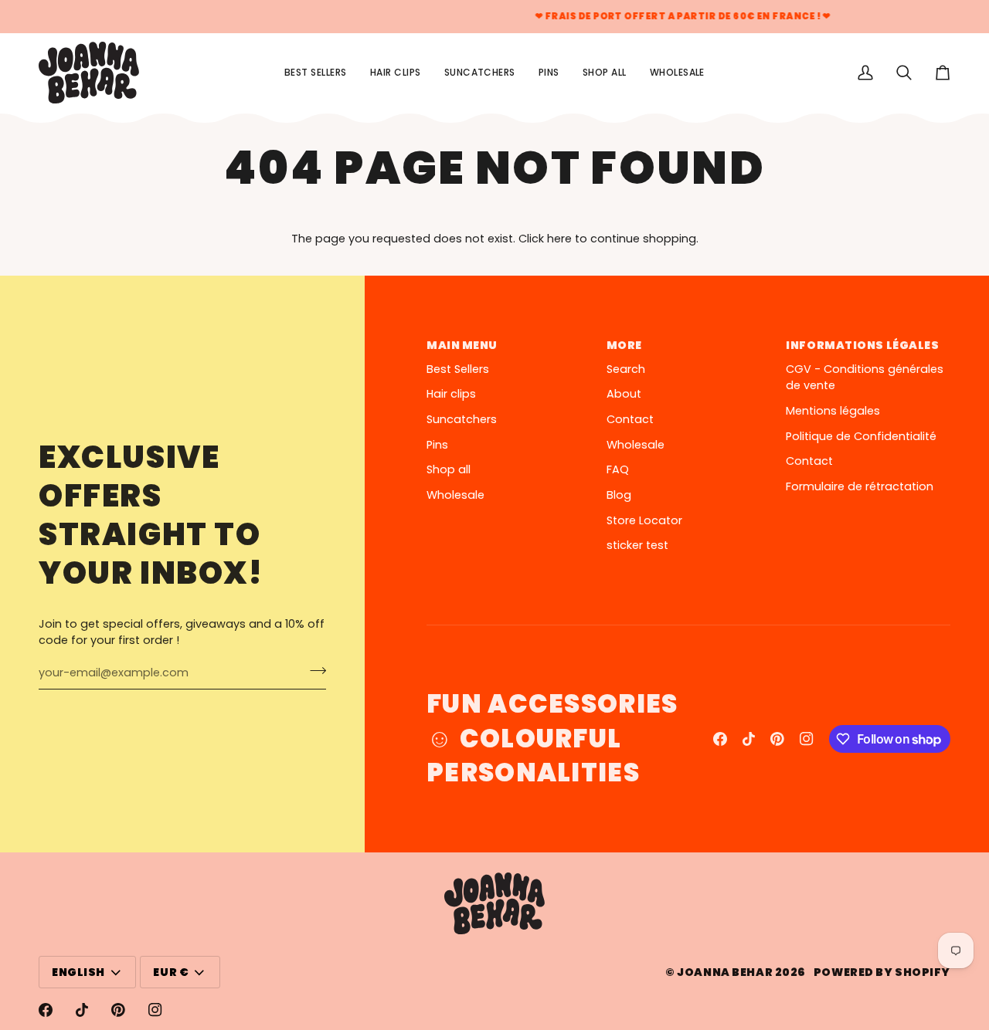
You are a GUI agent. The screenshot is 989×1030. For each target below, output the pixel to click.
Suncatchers (462, 419)
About (624, 393)
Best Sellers (458, 369)
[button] (604, 72)
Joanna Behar (725, 972)
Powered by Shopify (882, 972)
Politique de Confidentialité (861, 436)
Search (626, 369)
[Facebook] (720, 739)
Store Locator (644, 520)
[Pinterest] (777, 739)
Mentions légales (833, 410)
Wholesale (455, 495)
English (78, 972)
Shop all (449, 469)
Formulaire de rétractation (859, 486)
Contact (630, 419)
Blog (619, 495)
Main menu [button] (462, 345)
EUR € (171, 972)
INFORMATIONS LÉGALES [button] (862, 345)
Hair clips (451, 393)
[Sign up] (313, 671)
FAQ (618, 469)
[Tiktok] (749, 739)
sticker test (637, 545)
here (559, 238)
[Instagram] (807, 739)
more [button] (624, 345)
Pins (437, 444)
